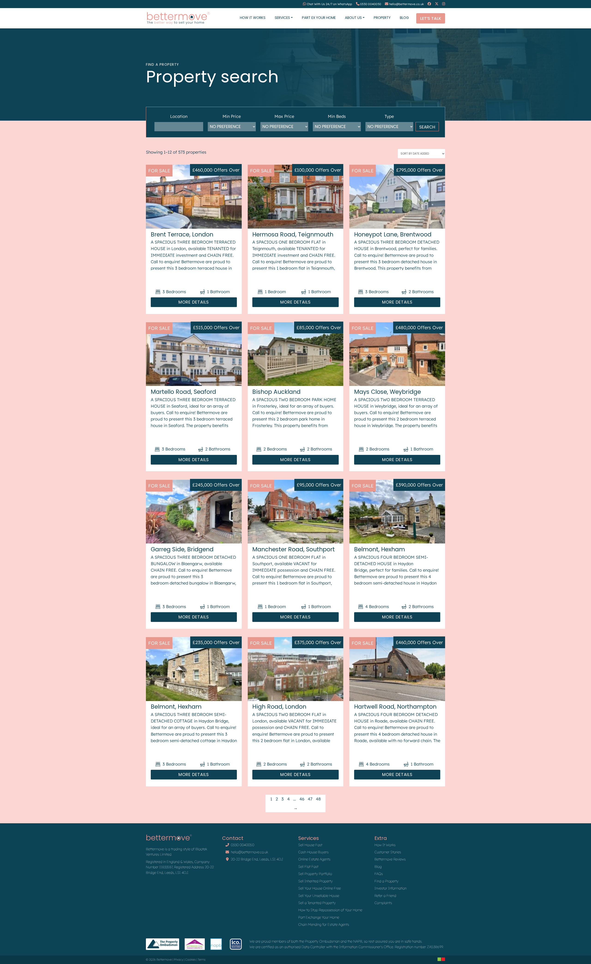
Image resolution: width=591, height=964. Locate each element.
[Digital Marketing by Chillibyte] (441, 959)
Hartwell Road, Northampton (395, 707)
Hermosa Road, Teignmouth (292, 234)
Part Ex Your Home (319, 17)
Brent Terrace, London (182, 234)
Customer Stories (387, 852)
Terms (201, 959)
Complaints (383, 903)
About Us (353, 17)
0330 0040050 (370, 4)
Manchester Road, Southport (293, 549)
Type (389, 116)
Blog (404, 17)
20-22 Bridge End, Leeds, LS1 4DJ (257, 859)
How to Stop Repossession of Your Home (330, 910)
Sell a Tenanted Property (317, 903)
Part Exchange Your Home (318, 917)
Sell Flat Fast (308, 866)
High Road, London (279, 707)
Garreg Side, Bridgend (182, 549)
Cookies (190, 959)
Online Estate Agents (314, 859)
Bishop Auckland (276, 392)
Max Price (284, 116)
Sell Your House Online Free (319, 888)
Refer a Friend (385, 895)
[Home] (178, 18)
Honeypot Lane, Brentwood (392, 234)
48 (318, 799)
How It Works (252, 17)
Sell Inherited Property (315, 881)
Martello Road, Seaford (183, 392)
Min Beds (337, 116)
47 (310, 799)
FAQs (378, 873)
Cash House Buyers (313, 852)
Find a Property (386, 881)
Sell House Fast (310, 845)
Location (178, 116)
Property (382, 17)
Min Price (232, 116)
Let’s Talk (430, 18)
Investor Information (390, 888)
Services (282, 17)
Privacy (178, 959)
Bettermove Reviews (390, 859)
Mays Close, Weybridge (387, 392)
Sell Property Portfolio (315, 873)
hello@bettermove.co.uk (406, 4)
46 (301, 799)
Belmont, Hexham (379, 549)
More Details (193, 302)
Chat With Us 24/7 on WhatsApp (329, 4)
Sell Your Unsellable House (318, 895)
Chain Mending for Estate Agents (323, 924)
